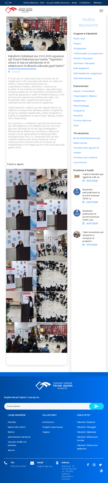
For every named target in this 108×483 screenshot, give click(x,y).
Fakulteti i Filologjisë (86, 427)
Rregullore (79, 110)
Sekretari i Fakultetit (84, 63)
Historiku (12, 422)
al (6, 3)
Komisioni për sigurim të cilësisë (86, 150)
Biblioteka (97, 3)
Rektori (11, 432)
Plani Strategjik (81, 105)
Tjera (75, 125)
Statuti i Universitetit (84, 91)
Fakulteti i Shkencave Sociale (87, 439)
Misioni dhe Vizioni (16, 427)
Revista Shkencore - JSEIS (33, 3)
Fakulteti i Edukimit (86, 422)
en (10, 3)
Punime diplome (82, 120)
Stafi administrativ (82, 78)
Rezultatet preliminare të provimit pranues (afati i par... (91, 215)
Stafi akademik (81, 68)
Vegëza (46, 432)
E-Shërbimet (84, 3)
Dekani (77, 43)
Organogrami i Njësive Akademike (85, 98)
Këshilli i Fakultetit (83, 58)
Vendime (78, 115)
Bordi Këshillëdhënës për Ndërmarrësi (86, 140)
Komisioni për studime (85, 157)
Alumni (74, 3)
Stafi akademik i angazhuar (87, 73)
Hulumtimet (80, 162)
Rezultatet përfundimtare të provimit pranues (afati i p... (91, 194)
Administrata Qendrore (19, 437)
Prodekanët (79, 48)
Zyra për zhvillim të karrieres (58, 3)
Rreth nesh (79, 38)
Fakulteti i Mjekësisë (86, 432)
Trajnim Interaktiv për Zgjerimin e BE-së (93, 176)
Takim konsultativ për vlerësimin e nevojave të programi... (93, 237)
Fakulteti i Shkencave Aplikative (87, 447)
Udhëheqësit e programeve (88, 53)
